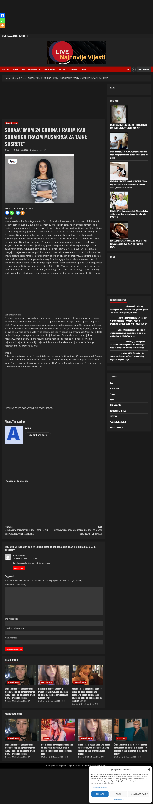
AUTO (84, 69)
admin (9, 150)
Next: (78, 530)
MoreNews (90, 765)
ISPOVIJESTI (73, 69)
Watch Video (143, 69)
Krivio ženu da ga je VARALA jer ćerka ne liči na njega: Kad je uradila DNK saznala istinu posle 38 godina (129, 154)
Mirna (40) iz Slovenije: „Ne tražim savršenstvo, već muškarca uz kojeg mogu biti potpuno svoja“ (127, 356)
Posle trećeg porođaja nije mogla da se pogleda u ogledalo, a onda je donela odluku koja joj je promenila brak (57, 749)
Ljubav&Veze (33, 69)
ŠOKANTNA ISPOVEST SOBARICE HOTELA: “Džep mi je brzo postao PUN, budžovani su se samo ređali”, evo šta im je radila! (128, 184)
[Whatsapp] (12, 213)
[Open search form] (128, 69)
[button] (148, 769)
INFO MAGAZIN (115, 405)
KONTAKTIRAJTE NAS (118, 410)
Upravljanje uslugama (100, 788)
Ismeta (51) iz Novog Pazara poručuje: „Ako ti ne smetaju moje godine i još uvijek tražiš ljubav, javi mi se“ (129, 309)
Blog (111, 382)
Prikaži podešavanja (138, 794)
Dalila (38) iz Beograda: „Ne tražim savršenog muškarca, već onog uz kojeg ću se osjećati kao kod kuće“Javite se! (128, 332)
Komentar (15, 584)
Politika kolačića (119, 799)
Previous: (26, 530)
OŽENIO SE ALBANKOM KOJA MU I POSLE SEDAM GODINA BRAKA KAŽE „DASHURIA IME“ (128, 126)
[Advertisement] (71, 17)
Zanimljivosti (49, 69)
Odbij (118, 794)
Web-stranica (11, 637)
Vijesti (16, 69)
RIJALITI (62, 69)
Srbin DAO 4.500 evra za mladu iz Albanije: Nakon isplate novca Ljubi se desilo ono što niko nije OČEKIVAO (129, 214)
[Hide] (1, 30)
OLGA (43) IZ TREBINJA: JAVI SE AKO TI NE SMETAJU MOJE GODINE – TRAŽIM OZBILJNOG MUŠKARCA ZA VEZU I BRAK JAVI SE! (128, 321)
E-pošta (14, 628)
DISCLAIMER (114, 388)
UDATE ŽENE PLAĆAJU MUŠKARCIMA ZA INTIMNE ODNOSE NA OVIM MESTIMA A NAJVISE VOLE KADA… (128, 243)
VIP (23, 69)
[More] (22, 213)
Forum (112, 394)
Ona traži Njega (11, 123)
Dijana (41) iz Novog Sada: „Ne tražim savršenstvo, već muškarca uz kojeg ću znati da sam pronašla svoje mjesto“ (53, 693)
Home (112, 399)
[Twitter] (18, 213)
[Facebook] (7, 213)
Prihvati (100, 794)
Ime (12, 619)
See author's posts (38, 434)
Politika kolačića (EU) (118, 421)
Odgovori (18, 568)
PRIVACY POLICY (116, 427)
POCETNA (5, 69)
